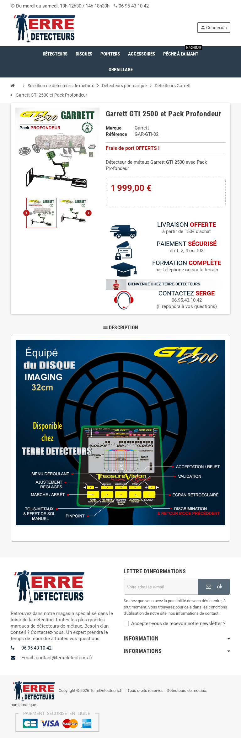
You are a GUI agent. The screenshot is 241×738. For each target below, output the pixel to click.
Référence (116, 134)
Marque (113, 128)
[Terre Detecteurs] (45, 27)
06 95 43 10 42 (134, 6)
